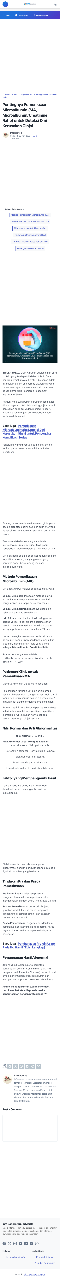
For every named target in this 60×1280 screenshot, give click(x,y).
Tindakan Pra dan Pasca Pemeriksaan (30, 241)
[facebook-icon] (4, 1244)
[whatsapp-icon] (37, 1244)
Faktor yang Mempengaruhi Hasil (30, 235)
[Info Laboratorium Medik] (30, 4)
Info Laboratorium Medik (34, 1274)
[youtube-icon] (20, 1244)
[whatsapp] (21, 1066)
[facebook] (9, 1066)
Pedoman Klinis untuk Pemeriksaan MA (30, 221)
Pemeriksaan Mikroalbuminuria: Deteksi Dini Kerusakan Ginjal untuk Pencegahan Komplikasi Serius (27, 431)
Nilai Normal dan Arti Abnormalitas (30, 228)
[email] (38, 1066)
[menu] (5, 4)
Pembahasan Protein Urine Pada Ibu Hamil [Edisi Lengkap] (29, 945)
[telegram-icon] (31, 1244)
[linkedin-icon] (26, 1244)
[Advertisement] (30, 57)
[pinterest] (32, 1066)
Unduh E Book (45, 1257)
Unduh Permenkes (45, 1263)
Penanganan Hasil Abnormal (30, 248)
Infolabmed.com (16, 1257)
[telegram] (27, 1066)
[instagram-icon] (15, 1244)
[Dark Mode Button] (55, 4)
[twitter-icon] (9, 1244)
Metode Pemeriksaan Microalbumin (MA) (30, 215)
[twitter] (15, 1066)
